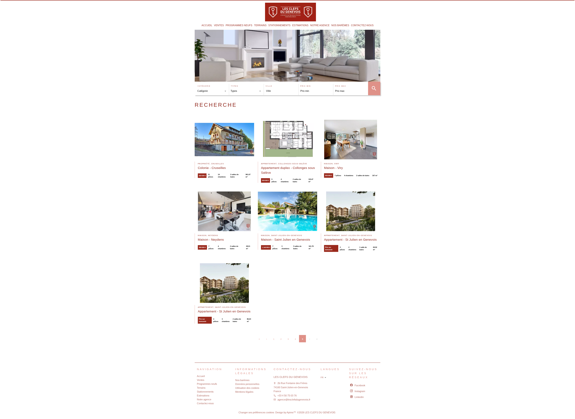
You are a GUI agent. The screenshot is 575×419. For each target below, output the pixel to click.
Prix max (340, 86)
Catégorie (204, 86)
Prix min (305, 86)
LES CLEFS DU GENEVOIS (291, 377)
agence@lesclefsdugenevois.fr (293, 399)
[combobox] (211, 91)
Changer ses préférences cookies (256, 412)
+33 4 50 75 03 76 (287, 395)
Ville (269, 86)
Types (234, 86)
